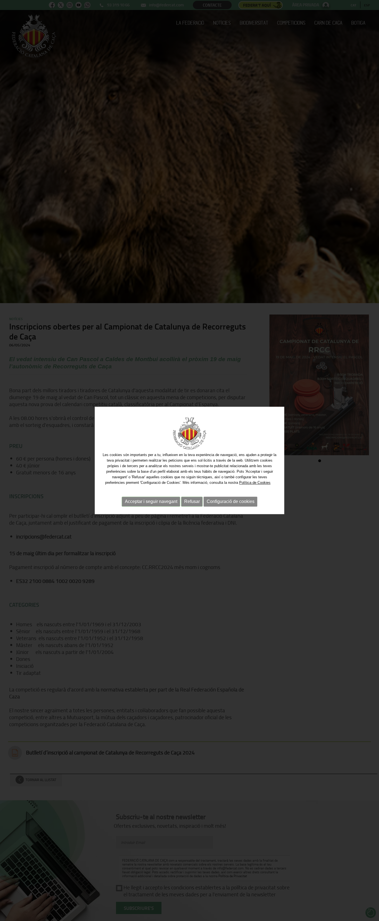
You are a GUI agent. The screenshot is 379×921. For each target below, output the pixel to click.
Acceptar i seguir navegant (151, 501)
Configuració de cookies (230, 501)
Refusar (192, 501)
